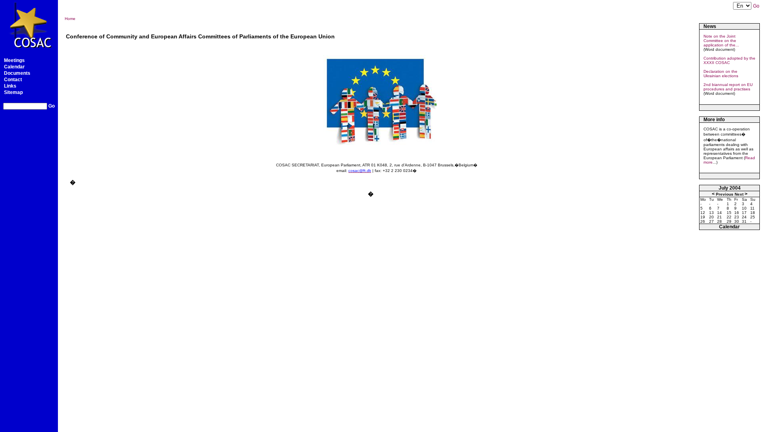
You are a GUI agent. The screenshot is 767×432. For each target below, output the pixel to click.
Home (70, 18)
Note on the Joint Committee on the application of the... (721, 40)
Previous (724, 194)
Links (10, 86)
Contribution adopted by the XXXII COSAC (729, 60)
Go (51, 106)
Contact (13, 79)
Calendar (14, 67)
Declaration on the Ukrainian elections (720, 73)
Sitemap (13, 92)
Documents (17, 73)
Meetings (14, 60)
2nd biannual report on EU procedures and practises (728, 86)
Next (739, 194)
